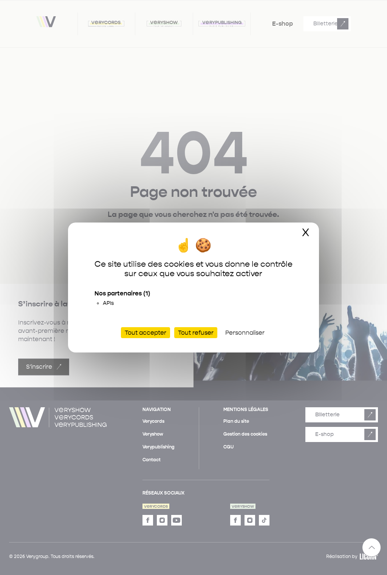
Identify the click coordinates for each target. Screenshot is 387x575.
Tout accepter (145, 332)
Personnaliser (245, 332)
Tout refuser (196, 332)
